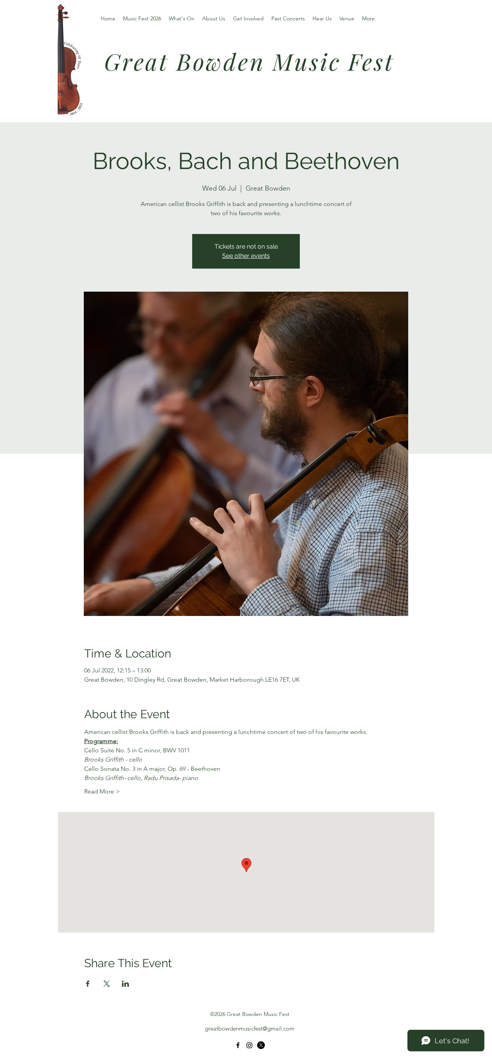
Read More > (102, 791)
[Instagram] (249, 1045)
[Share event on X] (106, 984)
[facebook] (238, 1045)
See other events (246, 255)
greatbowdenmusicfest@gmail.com (249, 1028)
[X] (261, 1045)
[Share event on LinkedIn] (125, 984)
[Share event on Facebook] (87, 984)
